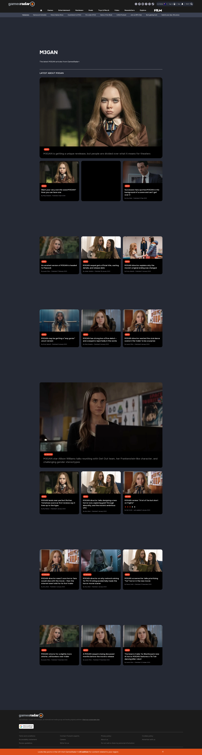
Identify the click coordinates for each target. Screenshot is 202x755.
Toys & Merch (103, 10)
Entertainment (64, 10)
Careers (63, 739)
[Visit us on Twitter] (136, 4)
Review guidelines (25, 743)
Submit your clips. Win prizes (170, 15)
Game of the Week (106, 15)
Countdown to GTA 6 (74, 15)
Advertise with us (148, 739)
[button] (189, 4)
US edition (83, 752)
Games (50, 10)
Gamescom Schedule (39, 15)
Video (116, 10)
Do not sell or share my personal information (117, 743)
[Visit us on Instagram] (149, 4)
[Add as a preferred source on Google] (26, 726)
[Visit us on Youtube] (143, 4)
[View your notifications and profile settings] (182, 4)
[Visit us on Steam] (153, 4)
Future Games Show (57, 15)
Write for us (64, 743)
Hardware (79, 10)
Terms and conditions (27, 736)
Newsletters (130, 10)
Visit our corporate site (91, 720)
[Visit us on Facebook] (146, 4)
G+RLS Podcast (121, 15)
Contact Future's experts (69, 736)
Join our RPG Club (136, 15)
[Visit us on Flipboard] (139, 4)
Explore (143, 10)
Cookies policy (147, 736)
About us (104, 739)
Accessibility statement (28, 739)
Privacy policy (106, 736)
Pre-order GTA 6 (91, 15)
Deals (91, 10)
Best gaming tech (151, 15)
